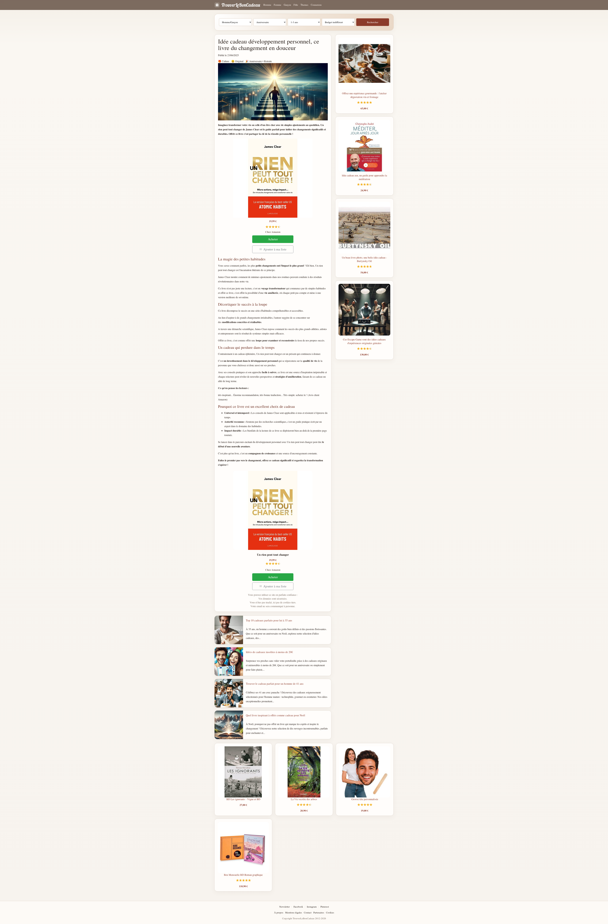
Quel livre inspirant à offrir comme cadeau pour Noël (275, 715)
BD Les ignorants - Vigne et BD (243, 799)
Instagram (312, 906)
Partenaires (318, 912)
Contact (307, 912)
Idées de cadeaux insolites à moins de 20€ (269, 652)
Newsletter (284, 906)
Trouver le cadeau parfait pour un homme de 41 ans (275, 683)
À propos (278, 912)
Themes (304, 4)
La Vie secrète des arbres (304, 799)
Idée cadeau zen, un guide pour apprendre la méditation (364, 177)
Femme (277, 4)
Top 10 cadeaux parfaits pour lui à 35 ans (269, 620)
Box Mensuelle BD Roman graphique (243, 875)
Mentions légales (293, 912)
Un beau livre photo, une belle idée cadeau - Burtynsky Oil (364, 259)
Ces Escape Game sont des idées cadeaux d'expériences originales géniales (364, 341)
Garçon (287, 4)
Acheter (273, 239)
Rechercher (372, 22)
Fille (296, 4)
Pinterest (324, 906)
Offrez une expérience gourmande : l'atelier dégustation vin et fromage (364, 95)
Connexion (316, 4)
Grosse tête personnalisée (364, 799)
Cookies (330, 912)
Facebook (298, 906)
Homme (267, 4)
